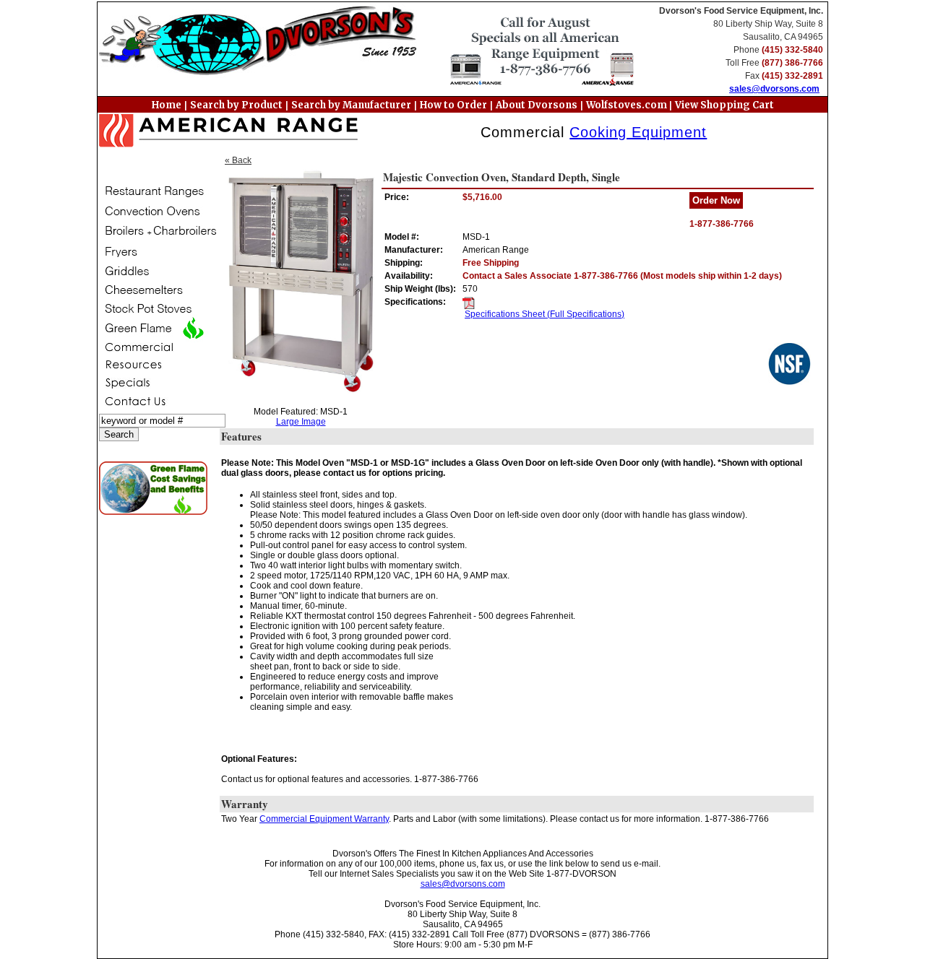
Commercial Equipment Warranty (324, 819)
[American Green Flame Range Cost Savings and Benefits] (158, 488)
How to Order (453, 105)
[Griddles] (157, 271)
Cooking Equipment (638, 132)
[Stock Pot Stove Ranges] (157, 308)
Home (166, 105)
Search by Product (236, 105)
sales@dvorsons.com (774, 89)
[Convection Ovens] (157, 211)
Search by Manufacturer (351, 105)
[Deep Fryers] (157, 251)
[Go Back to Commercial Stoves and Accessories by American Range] (229, 132)
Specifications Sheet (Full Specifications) (544, 314)
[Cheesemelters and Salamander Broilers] (157, 289)
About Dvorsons (536, 105)
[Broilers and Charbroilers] (157, 231)
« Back (238, 160)
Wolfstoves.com (627, 105)
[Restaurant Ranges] (157, 191)
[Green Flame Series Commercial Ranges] (157, 328)
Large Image (301, 422)
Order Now (716, 200)
